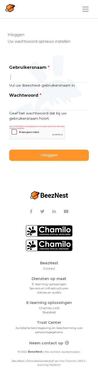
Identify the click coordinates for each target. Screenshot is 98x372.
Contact (49, 268)
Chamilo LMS (49, 308)
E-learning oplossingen (49, 284)
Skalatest (49, 312)
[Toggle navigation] (85, 9)
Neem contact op (46, 343)
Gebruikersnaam (28, 67)
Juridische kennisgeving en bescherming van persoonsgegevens (49, 330)
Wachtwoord (23, 95)
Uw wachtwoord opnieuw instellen (39, 41)
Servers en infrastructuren (49, 288)
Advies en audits (49, 292)
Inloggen (18, 34)
